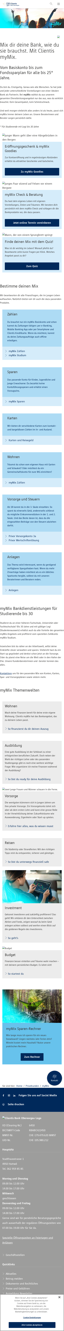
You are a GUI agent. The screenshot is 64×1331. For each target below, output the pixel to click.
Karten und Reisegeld (20, 440)
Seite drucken (15, 1104)
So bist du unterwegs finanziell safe (28, 861)
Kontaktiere (6, 673)
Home (19, 1086)
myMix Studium (17, 355)
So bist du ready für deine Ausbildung (29, 779)
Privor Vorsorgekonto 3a (22, 536)
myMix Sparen (16, 401)
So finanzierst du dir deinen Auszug (28, 728)
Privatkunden (32, 1086)
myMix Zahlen (16, 351)
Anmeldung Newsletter (18, 1293)
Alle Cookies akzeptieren (32, 1325)
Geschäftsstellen (15, 1254)
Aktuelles (10, 1273)
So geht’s (13, 938)
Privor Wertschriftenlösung (23, 540)
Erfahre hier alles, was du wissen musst (30, 826)
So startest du (16, 973)
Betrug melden (14, 1278)
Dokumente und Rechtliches (21, 1283)
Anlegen (13, 590)
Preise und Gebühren (17, 1288)
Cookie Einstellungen (32, 1317)
